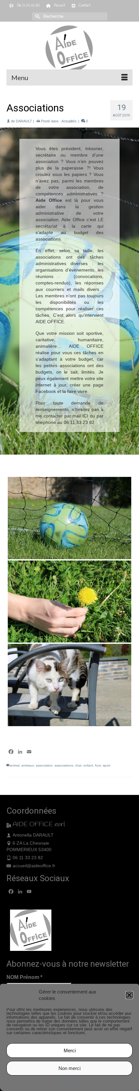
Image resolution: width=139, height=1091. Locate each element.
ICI (85, 415)
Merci (70, 1050)
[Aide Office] (69, 49)
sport (106, 765)
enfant (88, 765)
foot (98, 765)
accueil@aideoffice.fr (34, 865)
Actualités (69, 121)
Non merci (69, 1068)
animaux (27, 765)
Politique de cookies (66, 1083)
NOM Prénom (24, 977)
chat (78, 765)
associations (64, 765)
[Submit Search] (37, 16)
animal (14, 765)
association (44, 765)
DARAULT (24, 121)
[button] (129, 995)
